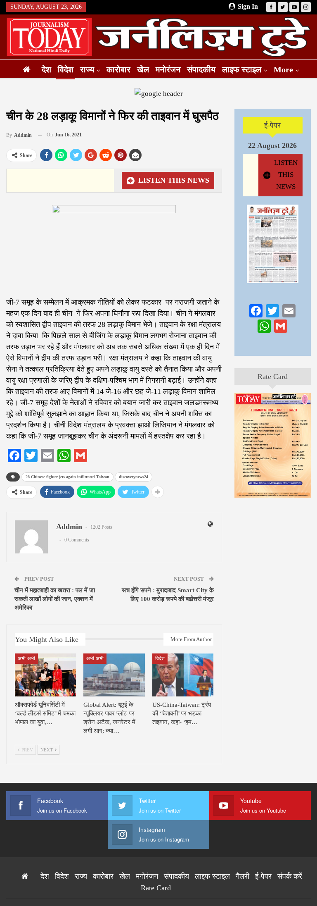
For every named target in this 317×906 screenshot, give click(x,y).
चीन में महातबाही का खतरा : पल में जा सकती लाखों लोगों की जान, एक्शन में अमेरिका (54, 599)
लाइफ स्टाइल (241, 69)
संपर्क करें (289, 876)
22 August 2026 (272, 145)
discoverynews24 (133, 476)
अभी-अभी (26, 658)
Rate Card (273, 376)
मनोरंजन (168, 69)
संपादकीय (201, 69)
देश (46, 69)
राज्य (87, 69)
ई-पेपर (272, 125)
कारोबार (118, 69)
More (283, 69)
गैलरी (242, 876)
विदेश (65, 69)
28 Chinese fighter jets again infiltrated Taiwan (67, 476)
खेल (143, 69)
